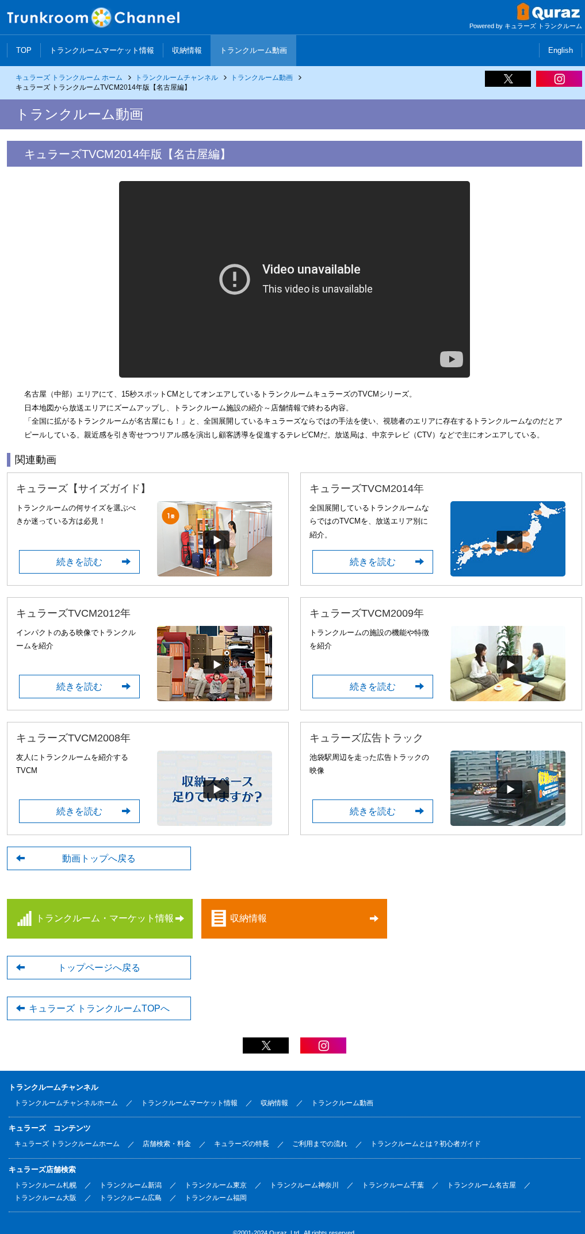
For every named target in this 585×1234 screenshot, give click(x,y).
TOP (24, 50)
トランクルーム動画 (253, 50)
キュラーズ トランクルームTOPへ (99, 1008)
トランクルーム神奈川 (304, 1185)
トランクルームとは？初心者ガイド (425, 1144)
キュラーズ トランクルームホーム (67, 1144)
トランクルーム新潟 (131, 1185)
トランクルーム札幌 (45, 1185)
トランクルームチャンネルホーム (66, 1103)
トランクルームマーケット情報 (101, 50)
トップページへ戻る (99, 967)
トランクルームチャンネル (176, 78)
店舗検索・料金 (167, 1144)
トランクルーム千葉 (393, 1185)
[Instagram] (559, 82)
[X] (508, 82)
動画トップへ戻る (99, 858)
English (560, 50)
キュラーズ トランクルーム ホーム (69, 78)
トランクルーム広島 (131, 1198)
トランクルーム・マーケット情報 (105, 918)
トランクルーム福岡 (216, 1198)
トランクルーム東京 (216, 1185)
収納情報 (187, 50)
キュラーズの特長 (241, 1144)
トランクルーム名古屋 (481, 1185)
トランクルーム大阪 (45, 1198)
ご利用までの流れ (319, 1144)
